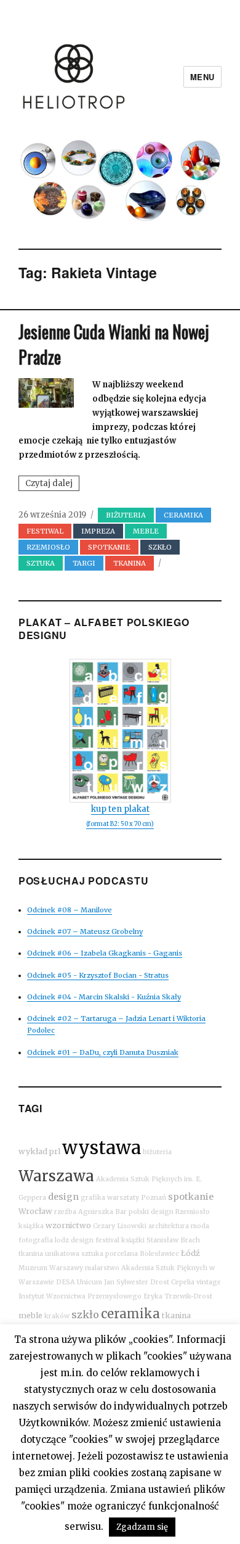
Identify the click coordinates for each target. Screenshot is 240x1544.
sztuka (40, 563)
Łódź (190, 1253)
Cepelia (182, 1282)
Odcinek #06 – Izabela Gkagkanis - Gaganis (104, 953)
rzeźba (65, 1212)
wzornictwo (68, 1225)
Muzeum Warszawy (50, 1268)
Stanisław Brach (173, 1240)
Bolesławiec (159, 1254)
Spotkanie (109, 547)
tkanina (176, 1315)
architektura (168, 1226)
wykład (32, 1151)
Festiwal (44, 531)
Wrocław (35, 1211)
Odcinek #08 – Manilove (69, 910)
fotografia (35, 1240)
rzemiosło (48, 547)
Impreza (98, 531)
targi (84, 563)
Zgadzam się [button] (142, 1527)
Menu (202, 77)
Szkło (160, 547)
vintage (208, 1282)
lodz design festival (87, 1240)
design (63, 1196)
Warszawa (56, 1176)
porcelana (121, 1254)
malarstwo (102, 1268)
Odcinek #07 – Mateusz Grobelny (85, 931)
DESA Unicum (79, 1282)
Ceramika (183, 515)
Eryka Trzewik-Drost (177, 1296)
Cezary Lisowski (119, 1226)
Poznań (153, 1198)
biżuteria (126, 515)
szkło (85, 1314)
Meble (146, 531)
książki (133, 1240)
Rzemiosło (192, 1212)
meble (30, 1315)
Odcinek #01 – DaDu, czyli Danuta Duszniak (102, 1052)
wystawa (101, 1147)
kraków (57, 1316)
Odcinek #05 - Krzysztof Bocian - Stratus (98, 975)
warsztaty (123, 1198)
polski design (151, 1212)
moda (200, 1226)
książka (31, 1226)
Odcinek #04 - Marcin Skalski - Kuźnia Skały (104, 997)
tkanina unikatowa (48, 1254)
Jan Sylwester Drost (136, 1282)
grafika (93, 1198)
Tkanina (129, 563)
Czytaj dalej (52, 484)
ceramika (130, 1313)
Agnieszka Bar (102, 1212)
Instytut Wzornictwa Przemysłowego (80, 1296)
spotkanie (191, 1196)
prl (54, 1151)
